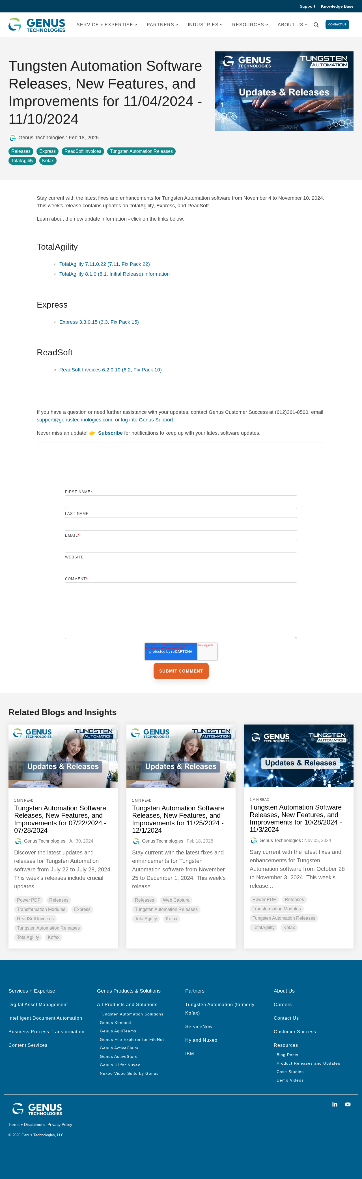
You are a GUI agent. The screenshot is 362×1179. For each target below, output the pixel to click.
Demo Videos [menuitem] (290, 1080)
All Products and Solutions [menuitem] (127, 1004)
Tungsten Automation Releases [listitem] (48, 928)
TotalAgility (22, 160)
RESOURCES (248, 24)
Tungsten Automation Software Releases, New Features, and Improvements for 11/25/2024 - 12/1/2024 (178, 819)
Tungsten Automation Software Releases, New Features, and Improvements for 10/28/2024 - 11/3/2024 (296, 818)
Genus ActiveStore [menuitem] (119, 1056)
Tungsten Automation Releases (141, 151)
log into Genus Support (147, 420)
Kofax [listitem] (53, 937)
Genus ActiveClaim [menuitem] (119, 1048)
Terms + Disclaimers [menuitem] (26, 1124)
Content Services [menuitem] (28, 1045)
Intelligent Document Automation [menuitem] (45, 1018)
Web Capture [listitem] (176, 900)
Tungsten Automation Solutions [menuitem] (131, 1014)
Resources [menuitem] (286, 1045)
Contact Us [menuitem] (286, 1018)
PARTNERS (160, 24)
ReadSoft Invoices (82, 151)
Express (47, 151)
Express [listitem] (82, 909)
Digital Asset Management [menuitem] (38, 1004)
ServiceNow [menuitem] (199, 1026)
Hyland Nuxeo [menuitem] (201, 1040)
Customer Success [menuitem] (295, 1031)
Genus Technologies (41, 137)
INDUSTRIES (203, 24)
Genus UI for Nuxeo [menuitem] (120, 1065)
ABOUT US (290, 24)
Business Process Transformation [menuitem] (46, 1031)
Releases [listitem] (58, 900)
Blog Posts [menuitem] (287, 1054)
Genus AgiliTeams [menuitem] (118, 1031)
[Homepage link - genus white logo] (36, 1114)
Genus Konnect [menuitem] (115, 1022)
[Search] (316, 25)
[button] (336, 1104)
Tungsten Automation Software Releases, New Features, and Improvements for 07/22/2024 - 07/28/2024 (60, 819)
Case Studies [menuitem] (290, 1071)
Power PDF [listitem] (28, 900)
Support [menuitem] (307, 6)
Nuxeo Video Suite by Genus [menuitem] (129, 1073)
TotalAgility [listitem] (28, 937)
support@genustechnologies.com (74, 420)
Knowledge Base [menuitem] (337, 6)
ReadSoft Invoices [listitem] (35, 918)
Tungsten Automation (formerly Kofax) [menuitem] (220, 1008)
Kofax (48, 160)
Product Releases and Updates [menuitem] (308, 1063)
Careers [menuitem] (283, 1004)
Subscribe (110, 433)
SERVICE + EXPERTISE (105, 24)
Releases (21, 151)
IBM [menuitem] (189, 1053)
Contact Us (337, 24)
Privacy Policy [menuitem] (60, 1124)
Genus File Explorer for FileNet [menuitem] (132, 1039)
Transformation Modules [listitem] (41, 909)
